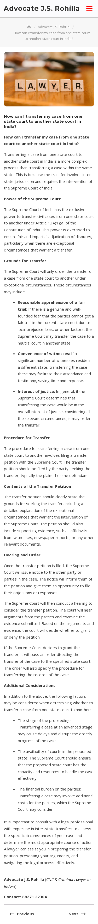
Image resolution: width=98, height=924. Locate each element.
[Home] (29, 26)
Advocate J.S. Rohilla (42, 8)
